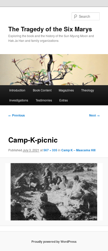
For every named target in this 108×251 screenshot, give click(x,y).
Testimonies (44, 100)
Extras (63, 100)
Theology (87, 90)
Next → (94, 115)
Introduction (17, 90)
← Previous (16, 115)
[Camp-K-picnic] (53, 191)
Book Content (42, 90)
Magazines (66, 90)
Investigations (18, 100)
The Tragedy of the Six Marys (50, 29)
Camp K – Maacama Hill (78, 150)
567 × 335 (50, 150)
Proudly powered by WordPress (54, 241)
